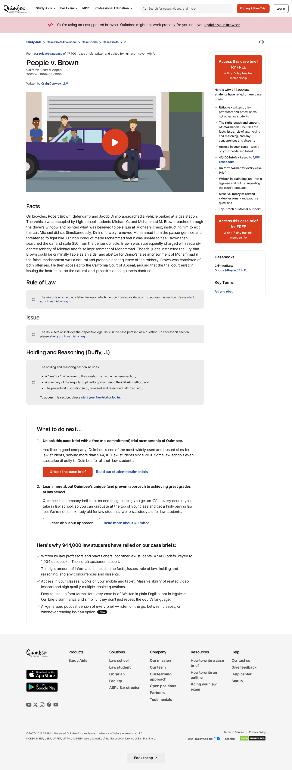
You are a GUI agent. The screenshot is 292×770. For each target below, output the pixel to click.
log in (67, 301)
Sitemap (230, 738)
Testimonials (161, 699)
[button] (115, 142)
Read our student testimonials (122, 472)
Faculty (115, 681)
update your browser (222, 25)
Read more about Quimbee (126, 523)
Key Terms (224, 282)
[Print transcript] (261, 42)
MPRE (86, 8)
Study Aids (44, 8)
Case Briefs (111, 42)
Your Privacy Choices (200, 738)
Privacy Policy (257, 732)
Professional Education (112, 8)
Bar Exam (67, 8)
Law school (119, 661)
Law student (120, 667)
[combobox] (186, 8)
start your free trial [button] (63, 336)
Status (237, 681)
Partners (157, 693)
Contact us (241, 661)
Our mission (160, 661)
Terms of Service (234, 732)
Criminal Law (224, 265)
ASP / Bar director (124, 688)
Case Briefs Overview (62, 42)
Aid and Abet (223, 291)
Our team (158, 667)
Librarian (117, 674)
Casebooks (89, 42)
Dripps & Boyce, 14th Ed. (232, 270)
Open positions (163, 686)
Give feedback (244, 667)
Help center (242, 674)
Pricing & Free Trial (253, 8)
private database (50, 53)
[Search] (144, 8)
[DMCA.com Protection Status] (253, 738)
